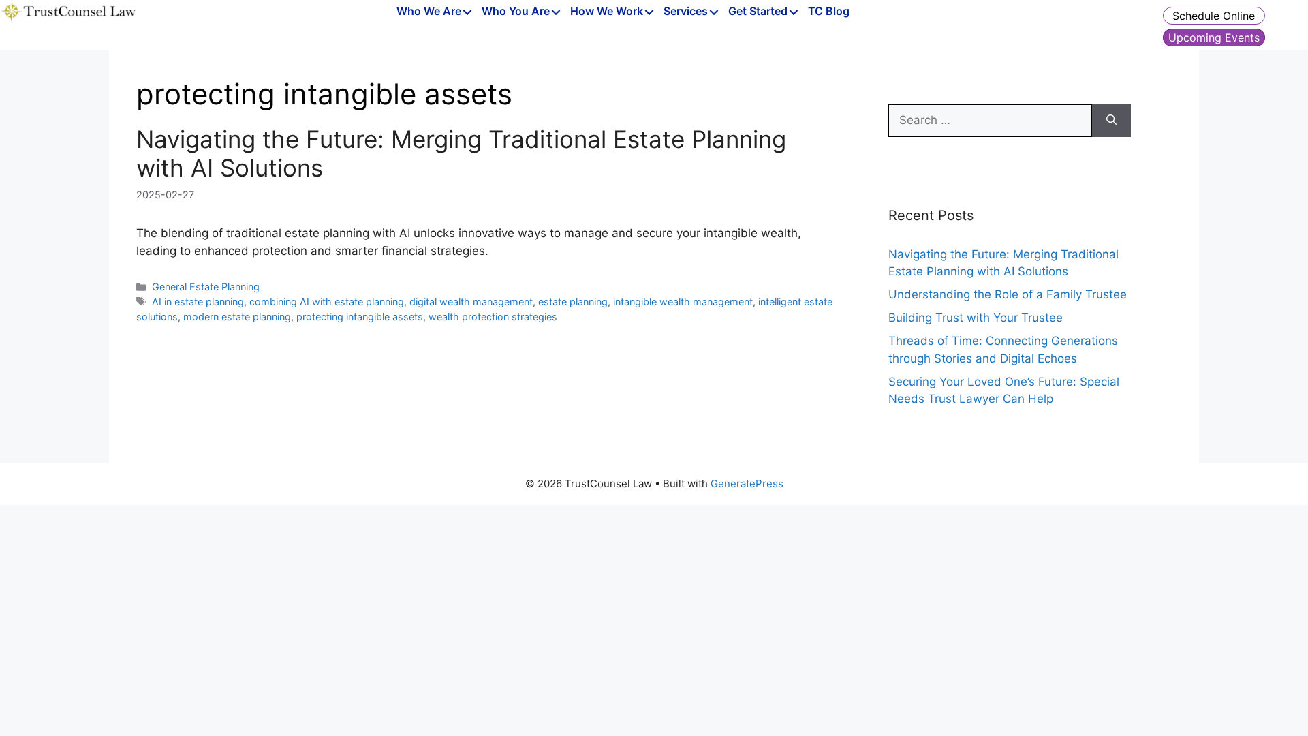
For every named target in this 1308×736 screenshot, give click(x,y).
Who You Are (516, 11)
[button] (467, 12)
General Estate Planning (206, 286)
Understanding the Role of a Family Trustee (1007, 294)
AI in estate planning (198, 301)
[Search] (1111, 120)
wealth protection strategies (493, 316)
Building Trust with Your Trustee (975, 317)
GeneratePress (747, 483)
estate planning (573, 301)
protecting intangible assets (359, 316)
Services (686, 11)
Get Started (758, 11)
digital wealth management (471, 301)
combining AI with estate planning (326, 301)
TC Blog (829, 11)
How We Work (606, 11)
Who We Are (428, 11)
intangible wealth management (683, 301)
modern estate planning (237, 316)
